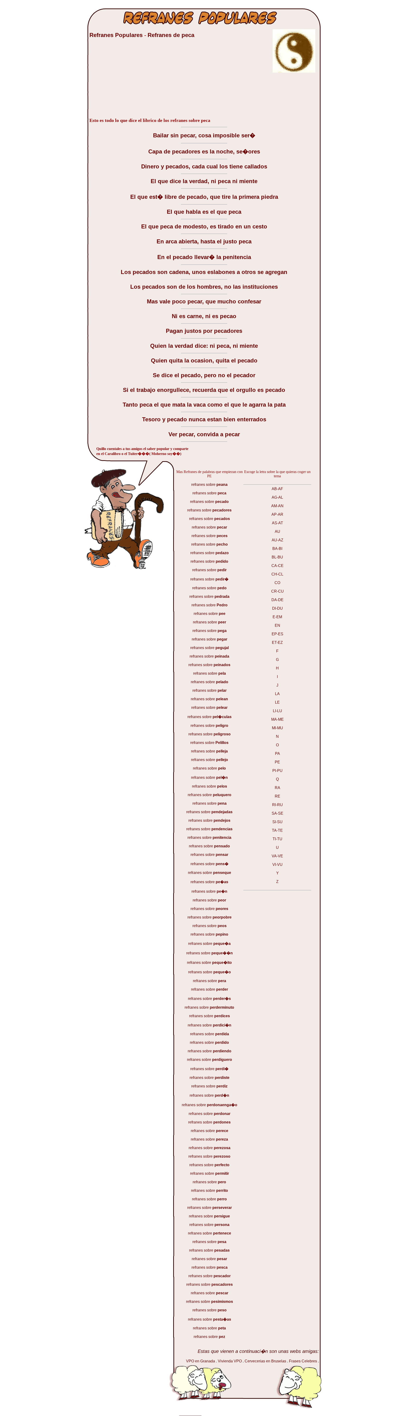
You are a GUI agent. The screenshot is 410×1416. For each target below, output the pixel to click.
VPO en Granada (200, 1361)
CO (277, 583)
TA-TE (277, 830)
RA (277, 788)
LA (277, 694)
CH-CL (277, 574)
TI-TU (277, 839)
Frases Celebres (303, 1361)
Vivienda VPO (230, 1361)
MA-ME (277, 719)
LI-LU (277, 711)
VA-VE (277, 856)
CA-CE (277, 566)
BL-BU (277, 557)
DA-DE (277, 600)
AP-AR (277, 514)
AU (277, 531)
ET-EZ (277, 643)
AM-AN (277, 506)
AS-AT (277, 523)
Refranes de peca (171, 35)
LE (277, 702)
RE (277, 796)
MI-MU (277, 728)
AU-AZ (277, 540)
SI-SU (277, 822)
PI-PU (277, 771)
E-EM (277, 617)
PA (277, 754)
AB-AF (277, 489)
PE (277, 762)
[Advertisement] (125, 80)
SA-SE (277, 813)
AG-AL (277, 497)
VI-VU (277, 865)
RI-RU (277, 805)
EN (277, 625)
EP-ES (277, 634)
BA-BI (277, 549)
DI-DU (277, 608)
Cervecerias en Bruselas (265, 1361)
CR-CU (277, 591)
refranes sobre (209, 485)
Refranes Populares (116, 35)
